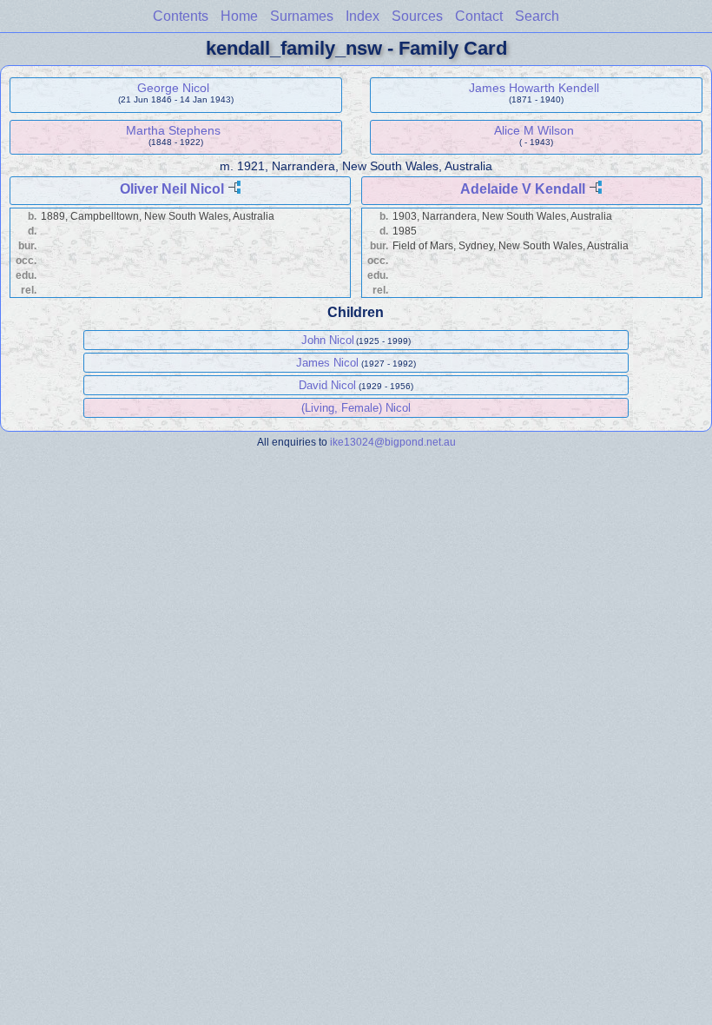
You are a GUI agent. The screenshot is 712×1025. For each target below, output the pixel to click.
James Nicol (327, 362)
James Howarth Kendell (534, 88)
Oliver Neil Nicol (172, 189)
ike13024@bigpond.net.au (393, 441)
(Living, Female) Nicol (356, 407)
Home (239, 16)
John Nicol (327, 340)
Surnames (301, 16)
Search (537, 16)
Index (362, 16)
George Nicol (173, 88)
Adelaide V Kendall (522, 189)
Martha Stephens (173, 130)
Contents (180, 16)
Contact (479, 16)
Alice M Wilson (534, 130)
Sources (417, 16)
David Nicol (327, 385)
